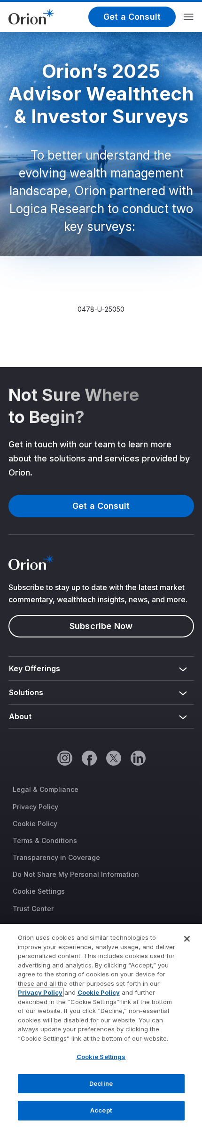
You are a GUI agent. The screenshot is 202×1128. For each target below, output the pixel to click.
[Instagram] (64, 757)
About (20, 716)
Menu (188, 17)
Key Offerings (35, 668)
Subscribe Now (101, 626)
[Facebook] (88, 757)
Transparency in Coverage (56, 857)
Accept (101, 1110)
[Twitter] (113, 757)
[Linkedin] (137, 757)
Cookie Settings (39, 891)
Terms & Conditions (45, 840)
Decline (101, 1083)
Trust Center (33, 909)
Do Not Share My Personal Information (76, 874)
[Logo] (31, 16)
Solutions (26, 692)
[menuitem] (101, 669)
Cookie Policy (35, 824)
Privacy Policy (35, 807)
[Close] (187, 938)
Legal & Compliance (45, 789)
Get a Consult (132, 17)
